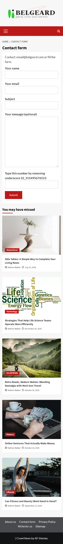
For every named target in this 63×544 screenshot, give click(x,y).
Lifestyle (10, 492)
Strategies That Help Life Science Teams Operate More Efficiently (28, 322)
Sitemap (40, 526)
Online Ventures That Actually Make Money (30, 443)
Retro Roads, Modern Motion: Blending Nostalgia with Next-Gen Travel (27, 384)
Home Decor (12, 250)
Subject (10, 99)
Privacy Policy (47, 521)
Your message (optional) (21, 114)
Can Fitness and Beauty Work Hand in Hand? (31, 501)
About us (10, 521)
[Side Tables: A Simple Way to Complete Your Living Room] (31, 235)
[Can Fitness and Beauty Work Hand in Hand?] (31, 477)
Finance (10, 434)
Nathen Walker (14, 267)
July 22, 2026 (30, 267)
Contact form (27, 521)
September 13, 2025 (33, 505)
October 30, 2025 (32, 390)
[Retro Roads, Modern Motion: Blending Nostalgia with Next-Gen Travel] (31, 358)
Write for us (25, 526)
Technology (11, 311)
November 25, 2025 (33, 328)
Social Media (12, 372)
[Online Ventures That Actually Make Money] (31, 419)
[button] (5, 30)
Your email (12, 84)
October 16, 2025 (32, 448)
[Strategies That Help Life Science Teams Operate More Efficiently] (31, 296)
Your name (12, 68)
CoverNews (23, 538)
